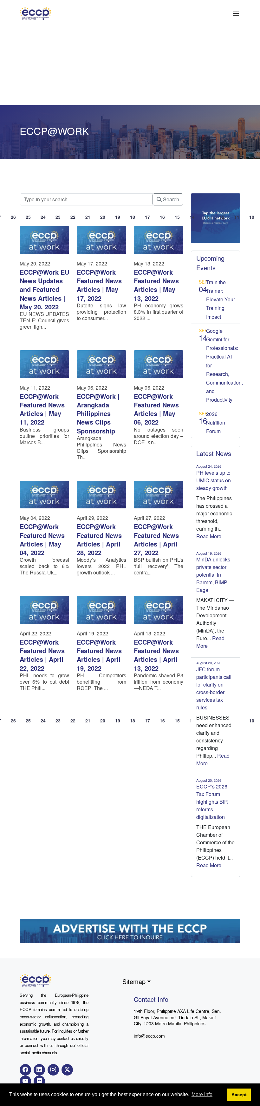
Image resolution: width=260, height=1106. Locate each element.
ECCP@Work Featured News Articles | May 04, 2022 (42, 539)
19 (117, 217)
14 (192, 217)
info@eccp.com (149, 1036)
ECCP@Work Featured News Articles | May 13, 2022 (156, 285)
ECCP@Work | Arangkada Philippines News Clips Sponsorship (98, 413)
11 (236, 217)
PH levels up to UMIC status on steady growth (213, 480)
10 (251, 217)
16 (162, 217)
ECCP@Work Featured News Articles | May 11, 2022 (42, 409)
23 (58, 217)
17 (147, 217)
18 (132, 217)
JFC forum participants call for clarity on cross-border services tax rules (213, 688)
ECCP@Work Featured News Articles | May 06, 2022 (156, 409)
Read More (208, 536)
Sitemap (134, 981)
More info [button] (202, 1094)
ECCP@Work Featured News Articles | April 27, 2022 (156, 539)
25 (28, 217)
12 (221, 217)
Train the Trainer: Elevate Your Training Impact (220, 299)
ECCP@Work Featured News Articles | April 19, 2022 (99, 655)
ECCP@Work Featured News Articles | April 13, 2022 (156, 655)
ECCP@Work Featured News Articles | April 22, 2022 (42, 655)
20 (102, 217)
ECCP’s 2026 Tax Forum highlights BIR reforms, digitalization (212, 802)
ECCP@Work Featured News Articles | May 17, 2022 (99, 285)
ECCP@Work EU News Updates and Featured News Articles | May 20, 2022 (44, 289)
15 (177, 217)
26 (13, 217)
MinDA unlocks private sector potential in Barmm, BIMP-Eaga (213, 574)
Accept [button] (239, 1094)
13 (207, 217)
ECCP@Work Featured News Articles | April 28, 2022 (99, 539)
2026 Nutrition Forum (215, 422)
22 (72, 217)
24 (43, 217)
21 (87, 217)
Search (170, 199)
